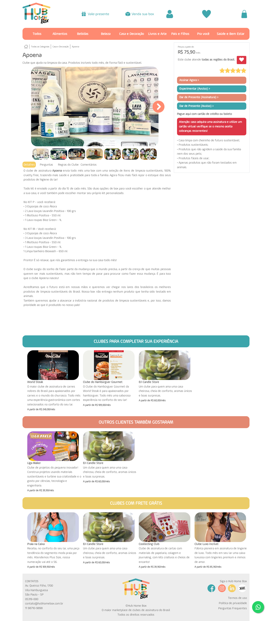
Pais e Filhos (180, 34)
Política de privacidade (233, 603)
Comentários (89, 164)
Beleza (106, 34)
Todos (37, 34)
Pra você (203, 34)
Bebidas (82, 34)
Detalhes (29, 164)
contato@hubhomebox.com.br (44, 603)
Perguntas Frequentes (232, 608)
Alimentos (60, 34)
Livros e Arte (157, 34)
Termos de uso (237, 598)
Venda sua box (143, 14)
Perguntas (46, 164)
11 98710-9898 (34, 608)
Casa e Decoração (131, 34)
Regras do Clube (68, 164)
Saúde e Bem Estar (230, 34)
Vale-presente (98, 14)
